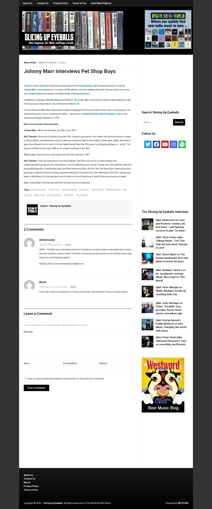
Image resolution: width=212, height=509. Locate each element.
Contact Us (42, 3)
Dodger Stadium (43, 118)
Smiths (32, 93)
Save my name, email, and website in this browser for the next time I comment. (65, 378)
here (88, 182)
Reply (68, 244)
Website (103, 363)
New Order (39, 195)
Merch (27, 482)
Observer (44, 86)
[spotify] (182, 144)
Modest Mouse (54, 100)
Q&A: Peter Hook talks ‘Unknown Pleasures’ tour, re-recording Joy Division (171, 341)
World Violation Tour (110, 114)
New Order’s (66, 93)
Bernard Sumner (38, 189)
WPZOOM (183, 503)
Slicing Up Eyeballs (60, 205)
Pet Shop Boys (54, 195)
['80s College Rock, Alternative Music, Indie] (72, 30)
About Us (27, 3)
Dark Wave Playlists (101, 3)
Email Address (70, 363)
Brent (42, 282)
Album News (30, 62)
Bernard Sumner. (81, 93)
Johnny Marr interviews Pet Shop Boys (70, 71)
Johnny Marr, (30, 89)
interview (66, 86)
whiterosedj (46, 239)
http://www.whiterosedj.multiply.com (66, 263)
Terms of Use (79, 3)
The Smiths (81, 195)
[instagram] (173, 144)
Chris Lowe (116, 86)
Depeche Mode (69, 189)
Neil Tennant (99, 86)
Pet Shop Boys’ (85, 86)
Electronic (42, 93)
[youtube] (165, 144)
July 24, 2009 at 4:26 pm (51, 244)
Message (28, 331)
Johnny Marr (97, 189)
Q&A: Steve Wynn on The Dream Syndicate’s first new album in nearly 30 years (172, 258)
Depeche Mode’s (90, 114)
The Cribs (78, 100)
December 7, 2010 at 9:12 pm (53, 287)
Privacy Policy (60, 3)
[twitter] (148, 144)
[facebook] (156, 144)
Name (27, 363)
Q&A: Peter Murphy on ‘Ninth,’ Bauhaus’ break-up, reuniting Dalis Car (171, 291)
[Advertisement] (165, 78)
